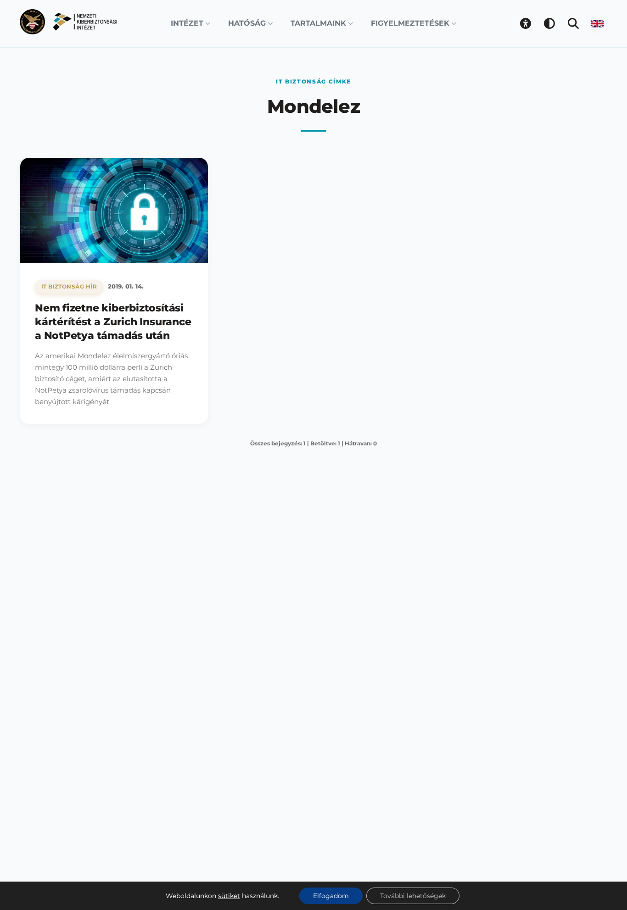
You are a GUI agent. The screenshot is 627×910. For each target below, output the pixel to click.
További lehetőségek (413, 896)
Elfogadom (331, 896)
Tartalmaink (318, 23)
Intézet (187, 23)
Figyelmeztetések (410, 23)
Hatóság (247, 23)
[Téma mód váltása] (549, 23)
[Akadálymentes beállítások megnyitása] (525, 23)
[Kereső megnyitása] (573, 23)
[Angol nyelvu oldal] (597, 23)
